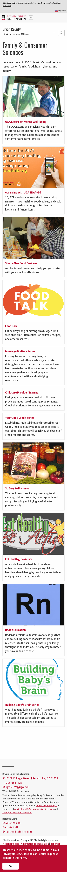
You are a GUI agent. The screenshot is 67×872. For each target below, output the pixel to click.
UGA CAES (53, 3)
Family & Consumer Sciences (17, 812)
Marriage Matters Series (20, 351)
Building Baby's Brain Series (22, 704)
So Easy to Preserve (17, 488)
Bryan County (11, 29)
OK (11, 866)
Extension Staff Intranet (17, 831)
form (23, 857)
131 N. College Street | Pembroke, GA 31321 (30, 778)
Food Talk (11, 326)
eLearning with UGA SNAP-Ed (23, 192)
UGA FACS (7, 5)
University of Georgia (46, 805)
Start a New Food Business (21, 263)
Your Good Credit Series (19, 417)
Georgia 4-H (10, 827)
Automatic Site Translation (35, 844)
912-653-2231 (13, 782)
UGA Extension (11, 822)
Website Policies (10, 844)
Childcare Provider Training (22, 392)
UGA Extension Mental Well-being (25, 121)
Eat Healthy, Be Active (18, 559)
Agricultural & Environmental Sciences (34, 809)
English (62, 11)
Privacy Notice (11, 853)
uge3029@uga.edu (15, 787)
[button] (31, 17)
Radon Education (15, 630)
